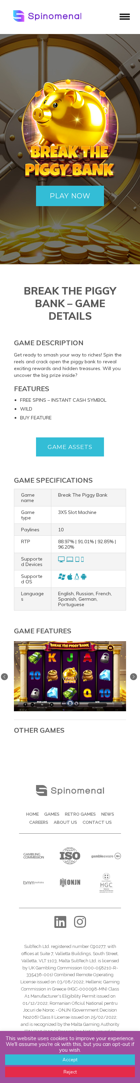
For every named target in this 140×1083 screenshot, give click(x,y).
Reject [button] (70, 1071)
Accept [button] (70, 1059)
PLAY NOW (70, 196)
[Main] (70, 643)
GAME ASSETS (70, 447)
